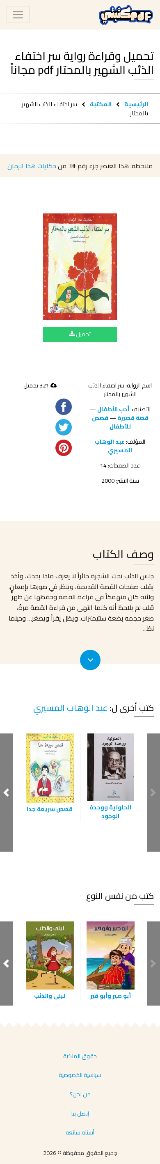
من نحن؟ (80, 1094)
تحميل (83, 334)
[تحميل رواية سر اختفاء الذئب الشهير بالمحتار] (80, 266)
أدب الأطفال (113, 409)
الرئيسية (136, 104)
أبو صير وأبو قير (110, 995)
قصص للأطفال (111, 422)
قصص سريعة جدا (50, 809)
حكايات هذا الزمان (31, 166)
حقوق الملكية (80, 1056)
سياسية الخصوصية (80, 1075)
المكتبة (101, 104)
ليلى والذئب (49, 995)
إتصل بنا (80, 1113)
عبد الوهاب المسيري (113, 446)
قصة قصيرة (133, 417)
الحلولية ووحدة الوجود (110, 811)
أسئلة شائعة (80, 1132)
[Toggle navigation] (18, 15)
